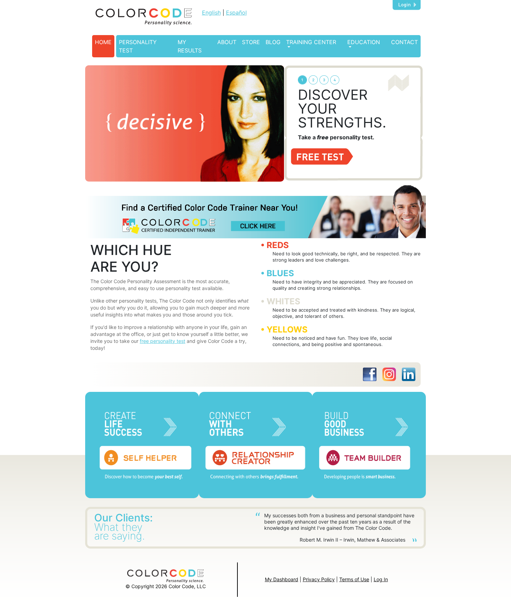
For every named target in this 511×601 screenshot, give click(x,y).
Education (363, 42)
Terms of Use (354, 579)
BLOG (273, 42)
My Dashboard (281, 579)
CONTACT (404, 42)
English (211, 12)
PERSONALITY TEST (138, 46)
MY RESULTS (190, 46)
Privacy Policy (319, 579)
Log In (381, 579)
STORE (251, 42)
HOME (103, 42)
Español (236, 12)
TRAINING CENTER (311, 42)
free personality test (162, 341)
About (226, 42)
